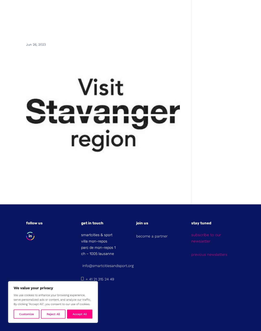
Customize (26, 314)
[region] (53, 302)
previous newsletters (209, 254)
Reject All (53, 314)
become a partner (152, 236)
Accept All (80, 314)
